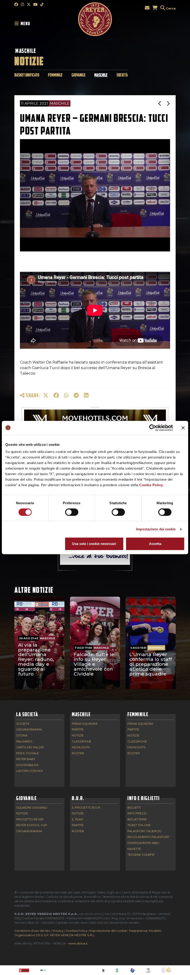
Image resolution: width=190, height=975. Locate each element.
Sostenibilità (27, 765)
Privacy (58, 930)
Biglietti (134, 807)
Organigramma (29, 729)
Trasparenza (138, 930)
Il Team (77, 819)
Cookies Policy (76, 930)
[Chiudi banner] (183, 427)
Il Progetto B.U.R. (86, 807)
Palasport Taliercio (144, 831)
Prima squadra (85, 723)
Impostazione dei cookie (156, 529)
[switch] (71, 512)
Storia (21, 735)
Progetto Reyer (30, 819)
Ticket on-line (139, 825)
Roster (78, 753)
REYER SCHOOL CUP (31, 825)
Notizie (78, 735)
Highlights (81, 747)
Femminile (55, 75)
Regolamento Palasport (148, 837)
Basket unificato (26, 75)
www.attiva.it (78, 943)
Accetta (155, 544)
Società (122, 75)
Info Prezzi (136, 813)
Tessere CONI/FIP (141, 854)
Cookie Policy (151, 485)
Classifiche (81, 741)
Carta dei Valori (30, 747)
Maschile (25, 50)
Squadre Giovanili (31, 807)
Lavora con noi (29, 771)
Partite (78, 729)
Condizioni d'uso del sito (32, 930)
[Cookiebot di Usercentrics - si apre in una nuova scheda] (152, 427)
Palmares (24, 741)
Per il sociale (27, 753)
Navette (134, 849)
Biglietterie (137, 819)
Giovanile (79, 75)
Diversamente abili (143, 843)
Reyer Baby (25, 759)
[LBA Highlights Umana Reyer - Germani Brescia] (168, 104)
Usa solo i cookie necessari (94, 544)
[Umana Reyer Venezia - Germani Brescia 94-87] (160, 104)
